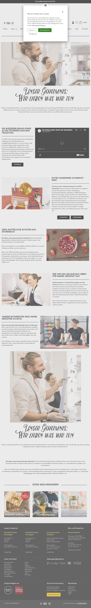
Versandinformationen (53, 588)
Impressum (71, 588)
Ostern (26, 573)
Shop (13, 29)
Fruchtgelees (7, 569)
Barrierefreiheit (72, 590)
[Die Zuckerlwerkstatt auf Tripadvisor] (8, 23)
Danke (26, 562)
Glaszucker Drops (9, 571)
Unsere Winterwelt (30, 567)
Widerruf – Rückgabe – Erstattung (56, 590)
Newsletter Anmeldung (53, 587)
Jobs (76, 29)
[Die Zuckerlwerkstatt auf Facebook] (4, 23)
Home (5, 29)
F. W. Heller (7, 574)
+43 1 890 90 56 (76, 539)
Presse (69, 29)
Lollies (26, 564)
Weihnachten (28, 569)
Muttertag (27, 574)
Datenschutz (71, 587)
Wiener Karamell (8, 562)
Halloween (27, 566)
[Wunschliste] (76, 22)
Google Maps (7, 552)
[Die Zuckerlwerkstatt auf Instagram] (12, 23)
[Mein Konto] (73, 22)
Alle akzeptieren (45, 30)
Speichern (32, 30)
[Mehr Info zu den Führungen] (45, 516)
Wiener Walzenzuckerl (10, 573)
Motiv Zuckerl (7, 566)
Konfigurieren (33, 34)
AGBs (69, 593)
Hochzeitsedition (8, 576)
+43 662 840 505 (55, 541)
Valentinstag (28, 571)
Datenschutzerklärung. (39, 25)
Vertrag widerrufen (53, 594)
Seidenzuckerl (8, 567)
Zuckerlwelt (7, 564)
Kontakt (85, 29)
